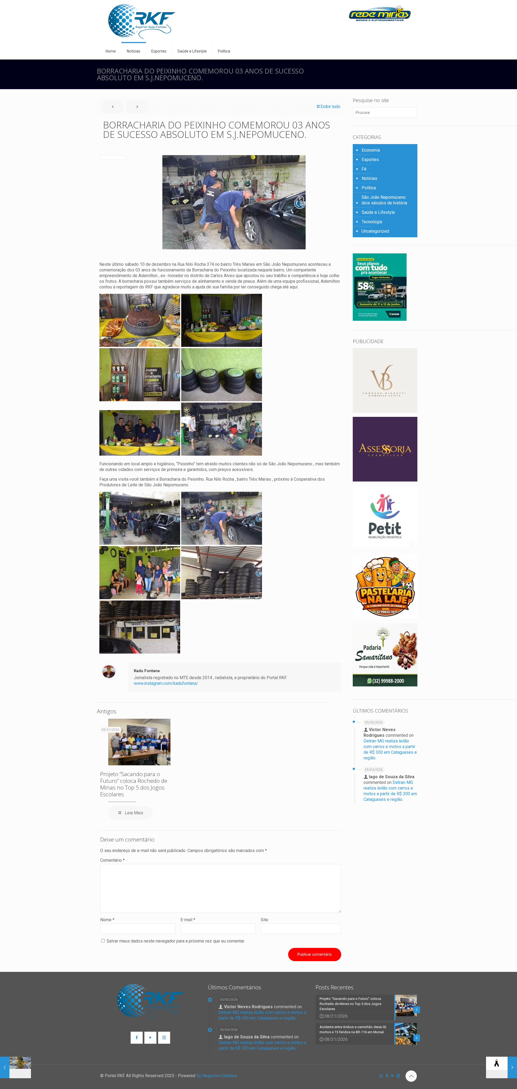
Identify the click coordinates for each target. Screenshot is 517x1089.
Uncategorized (375, 231)
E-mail (187, 919)
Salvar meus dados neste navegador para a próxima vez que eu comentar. (176, 941)
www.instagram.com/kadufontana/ (166, 683)
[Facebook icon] (387, 1075)
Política (369, 187)
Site (264, 919)
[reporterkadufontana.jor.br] (142, 21)
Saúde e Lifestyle (378, 212)
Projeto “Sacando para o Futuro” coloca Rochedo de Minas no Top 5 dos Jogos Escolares (133, 784)
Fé (364, 169)
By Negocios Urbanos (216, 1075)
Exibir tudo (330, 106)
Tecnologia (372, 221)
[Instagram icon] (398, 1075)
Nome (107, 919)
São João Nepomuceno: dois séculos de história (384, 200)
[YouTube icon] (392, 1075)
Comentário (112, 860)
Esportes (370, 159)
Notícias (369, 178)
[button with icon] (137, 1038)
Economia (371, 150)
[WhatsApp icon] (381, 1075)
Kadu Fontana (147, 670)
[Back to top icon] (411, 1076)
